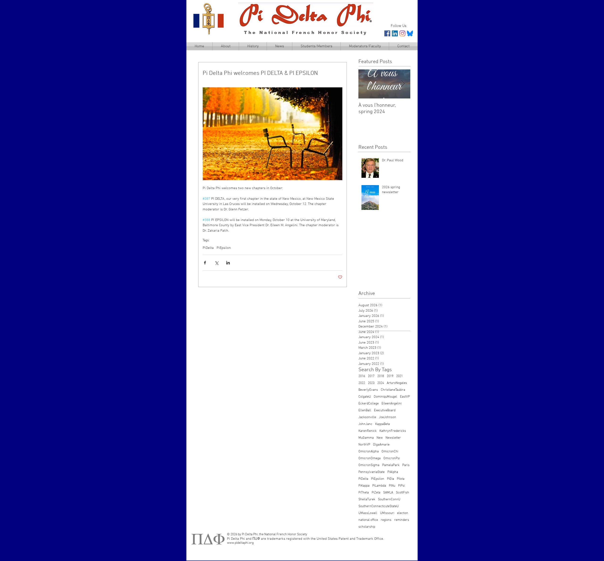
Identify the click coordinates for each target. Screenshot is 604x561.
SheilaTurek (366, 499)
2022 (361, 383)
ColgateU (364, 397)
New (380, 438)
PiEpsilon (224, 248)
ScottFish (402, 493)
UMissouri (387, 513)
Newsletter (393, 438)
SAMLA (388, 493)
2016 (361, 376)
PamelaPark (390, 465)
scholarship (366, 527)
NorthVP (364, 445)
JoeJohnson (387, 417)
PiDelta (208, 248)
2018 (380, 376)
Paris (406, 465)
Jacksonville (367, 417)
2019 (390, 376)
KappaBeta (382, 424)
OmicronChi (390, 452)
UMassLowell (367, 513)
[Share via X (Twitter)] (216, 262)
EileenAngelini (392, 404)
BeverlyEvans (368, 390)
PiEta (390, 479)
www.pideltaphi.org (240, 543)
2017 (371, 376)
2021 (399, 376)
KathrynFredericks (392, 431)
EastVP (405, 397)
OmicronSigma (368, 465)
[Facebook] (387, 33)
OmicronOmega (369, 458)
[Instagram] (402, 33)
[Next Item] (403, 84)
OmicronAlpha (368, 452)
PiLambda (379, 486)
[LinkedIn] (395, 33)
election (402, 513)
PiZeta (376, 493)
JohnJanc (365, 424)
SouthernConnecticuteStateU (378, 506)
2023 (371, 383)
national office (368, 520)
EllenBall (364, 410)
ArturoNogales (397, 383)
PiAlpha (392, 472)
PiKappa (363, 486)
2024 (380, 383)
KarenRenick (367, 431)
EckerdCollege (368, 404)
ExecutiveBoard (384, 410)
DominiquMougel (385, 397)
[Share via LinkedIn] (228, 262)
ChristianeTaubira (393, 390)
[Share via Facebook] (205, 262)
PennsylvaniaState (371, 472)
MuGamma (366, 438)
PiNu (392, 486)
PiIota (400, 479)
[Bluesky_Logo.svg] (410, 33)
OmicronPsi (391, 458)
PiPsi (401, 486)
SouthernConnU (389, 499)
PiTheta (363, 493)
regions (386, 520)
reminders (401, 520)
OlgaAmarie (381, 445)
